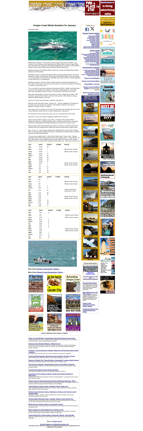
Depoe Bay (90, 200)
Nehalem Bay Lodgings (94, 37)
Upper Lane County (90, 248)
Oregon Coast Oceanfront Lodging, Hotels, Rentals (89, 305)
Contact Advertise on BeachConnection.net (54, 424)
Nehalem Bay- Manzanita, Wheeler (90, 148)
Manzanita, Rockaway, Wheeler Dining (91, 54)
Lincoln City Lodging (95, 41)
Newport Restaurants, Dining (93, 60)
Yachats (90, 236)
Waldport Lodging (95, 44)
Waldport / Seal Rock (90, 224)
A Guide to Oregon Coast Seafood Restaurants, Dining (90, 310)
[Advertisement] (107, 324)
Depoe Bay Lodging (95, 42)
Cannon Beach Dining (94, 53)
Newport (90, 212)
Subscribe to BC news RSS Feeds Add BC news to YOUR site (90, 278)
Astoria (98, 69)
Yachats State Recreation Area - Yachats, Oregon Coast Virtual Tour (51, 399)
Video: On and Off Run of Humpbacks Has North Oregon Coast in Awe (52, 338)
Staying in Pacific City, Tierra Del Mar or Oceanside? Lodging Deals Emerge (54, 360)
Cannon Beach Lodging (94, 35)
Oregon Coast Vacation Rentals (91, 46)
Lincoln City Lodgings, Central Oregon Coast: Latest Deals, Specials (51, 364)
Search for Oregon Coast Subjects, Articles (91, 93)
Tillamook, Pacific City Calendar (92, 72)
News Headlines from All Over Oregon (90, 293)
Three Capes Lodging (94, 39)
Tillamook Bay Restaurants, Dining (91, 57)
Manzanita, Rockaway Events (93, 71)
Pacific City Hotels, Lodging (93, 40)
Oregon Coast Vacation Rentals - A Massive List (44, 343)
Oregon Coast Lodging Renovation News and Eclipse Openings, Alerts (52, 381)
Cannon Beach (90, 136)
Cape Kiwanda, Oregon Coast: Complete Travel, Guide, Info (48, 386)
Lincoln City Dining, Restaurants (92, 58)
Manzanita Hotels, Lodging (93, 38)
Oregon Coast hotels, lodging (48, 269)
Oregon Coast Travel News (91, 81)
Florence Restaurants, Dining (93, 63)
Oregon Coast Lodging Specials (91, 47)
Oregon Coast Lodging (91, 33)
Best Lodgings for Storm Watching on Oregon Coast (46, 410)
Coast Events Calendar (91, 67)
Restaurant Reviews (95, 64)
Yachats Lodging (96, 45)
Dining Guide (95, 50)
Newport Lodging (96, 43)
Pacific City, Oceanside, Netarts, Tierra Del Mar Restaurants (92, 56)
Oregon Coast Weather (92, 78)
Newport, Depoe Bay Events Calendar (91, 74)
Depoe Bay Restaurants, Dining (92, 59)
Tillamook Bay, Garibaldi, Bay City (90, 161)
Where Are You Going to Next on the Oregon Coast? (46, 404)
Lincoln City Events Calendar (93, 73)
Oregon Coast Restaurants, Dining (50, 272)
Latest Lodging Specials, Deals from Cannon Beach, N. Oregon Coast (52, 356)
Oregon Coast (57, 421)
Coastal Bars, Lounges (92, 84)
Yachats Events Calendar (94, 75)
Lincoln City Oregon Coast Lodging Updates (43, 370)
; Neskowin (92, 188)
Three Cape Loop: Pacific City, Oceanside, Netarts (90, 174)
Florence (90, 259)
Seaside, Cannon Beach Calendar (92, 70)
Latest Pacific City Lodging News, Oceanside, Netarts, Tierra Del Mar (51, 415)
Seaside (98, 34)
